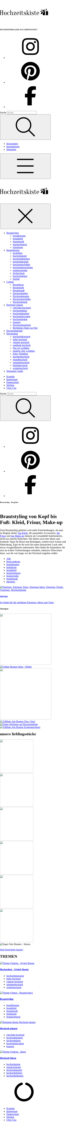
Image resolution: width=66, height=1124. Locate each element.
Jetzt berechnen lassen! (11, 949)
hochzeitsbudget (21, 313)
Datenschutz (12, 382)
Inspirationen (13, 146)
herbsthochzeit (20, 365)
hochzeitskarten (21, 261)
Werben (10, 385)
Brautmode (18, 287)
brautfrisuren (19, 235)
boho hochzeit (20, 339)
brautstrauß (18, 241)
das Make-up (17, 536)
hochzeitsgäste (20, 319)
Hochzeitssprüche (22, 325)
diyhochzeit (19, 273)
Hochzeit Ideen (8, 1058)
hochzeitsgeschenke (23, 267)
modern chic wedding (24, 351)
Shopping (11, 149)
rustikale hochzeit (21, 345)
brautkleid (18, 238)
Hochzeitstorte (20, 302)
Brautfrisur (18, 284)
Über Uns (11, 388)
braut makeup (13, 561)
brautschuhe (12, 576)
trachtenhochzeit (21, 356)
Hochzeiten (12, 143)
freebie (16, 279)
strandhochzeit (20, 359)
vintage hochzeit (21, 342)
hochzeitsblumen (21, 258)
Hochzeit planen (14, 305)
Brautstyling (12, 233)
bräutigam (18, 247)
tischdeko (17, 253)
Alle (8, 558)
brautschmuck (20, 244)
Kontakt (10, 376)
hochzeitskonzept (21, 336)
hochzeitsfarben (14, 1073)
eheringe (10, 581)
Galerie (10, 281)
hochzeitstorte (20, 256)
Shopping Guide (14, 371)
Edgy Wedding (20, 353)
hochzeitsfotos (20, 276)
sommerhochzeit (21, 362)
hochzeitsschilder (21, 264)
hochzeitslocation (21, 316)
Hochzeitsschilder (22, 299)
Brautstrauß (19, 290)
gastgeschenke (20, 270)
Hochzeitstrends (14, 330)
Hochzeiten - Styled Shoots (14, 969)
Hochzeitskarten (21, 296)
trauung (17, 322)
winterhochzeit (20, 368)
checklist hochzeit (22, 307)
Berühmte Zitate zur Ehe (25, 328)
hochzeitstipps (20, 310)
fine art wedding (21, 348)
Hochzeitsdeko (20, 293)
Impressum (11, 379)
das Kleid (23, 533)
